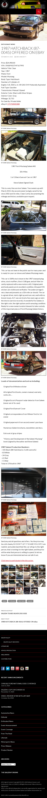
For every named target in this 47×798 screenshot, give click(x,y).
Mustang (21, 601)
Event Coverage (7, 729)
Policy (33, 784)
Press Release (6, 746)
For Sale (12, 601)
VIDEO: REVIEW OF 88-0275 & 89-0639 (15, 696)
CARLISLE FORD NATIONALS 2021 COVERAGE (18, 683)
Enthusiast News (8, 44)
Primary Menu (44, 11)
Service (39, 784)
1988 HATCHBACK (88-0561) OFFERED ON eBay (19, 620)
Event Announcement (9, 725)
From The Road (6, 734)
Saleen (30, 601)
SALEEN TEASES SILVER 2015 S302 (14, 612)
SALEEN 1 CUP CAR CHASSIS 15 (13, 690)
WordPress (25, 795)
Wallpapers (5, 655)
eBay (4, 601)
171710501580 (13, 104)
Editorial (4, 717)
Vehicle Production (8, 650)
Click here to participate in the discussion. (17, 560)
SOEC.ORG (4, 795)
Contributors (6, 659)
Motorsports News (8, 742)
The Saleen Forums (9, 772)
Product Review (7, 750)
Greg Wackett (21, 57)
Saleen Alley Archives (11, 642)
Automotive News (7, 713)
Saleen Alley (5, 638)
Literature (5, 646)
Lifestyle (4, 738)
